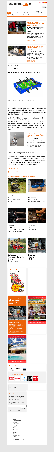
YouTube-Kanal (25, 15)
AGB (14, 433)
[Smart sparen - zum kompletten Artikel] (17, 54)
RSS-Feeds (16, 428)
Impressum (16, 431)
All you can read (16, 15)
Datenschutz (16, 435)
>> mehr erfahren (14, 293)
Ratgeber (40, 13)
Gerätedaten (16, 423)
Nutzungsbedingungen (19, 439)
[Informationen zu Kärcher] (18, 369)
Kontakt (15, 438)
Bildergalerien (16, 425)
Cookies (15, 436)
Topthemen (16, 429)
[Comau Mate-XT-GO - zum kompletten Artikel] (17, 141)
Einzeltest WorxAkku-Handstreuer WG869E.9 (14, 199)
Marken (28, 13)
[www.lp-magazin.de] (29, 382)
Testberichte (15, 13)
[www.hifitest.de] (17, 382)
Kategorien (34, 13)
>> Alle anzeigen (31, 42)
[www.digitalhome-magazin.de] (11, 382)
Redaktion (15, 422)
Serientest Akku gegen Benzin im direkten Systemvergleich (16, 258)
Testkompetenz (17, 420)
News (9, 13)
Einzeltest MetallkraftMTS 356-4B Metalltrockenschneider (36, 199)
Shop (9, 15)
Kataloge (15, 426)
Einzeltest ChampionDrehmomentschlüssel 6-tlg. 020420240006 (16, 228)
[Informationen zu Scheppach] (24, 369)
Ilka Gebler (15, 385)
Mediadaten (16, 432)
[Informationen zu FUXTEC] (11, 369)
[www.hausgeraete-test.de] (24, 382)
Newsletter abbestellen (15, 410)
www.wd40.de (13, 168)
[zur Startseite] (21, 4)
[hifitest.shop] (35, 382)
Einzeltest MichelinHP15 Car (31, 257)
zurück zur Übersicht (16, 172)
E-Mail (15, 387)
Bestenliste (22, 13)
